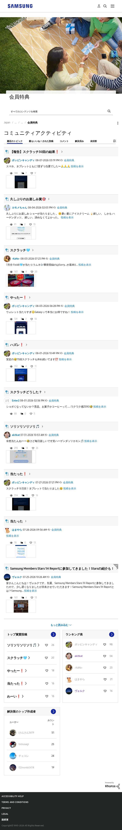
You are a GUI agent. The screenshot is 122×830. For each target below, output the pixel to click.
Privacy (6, 808)
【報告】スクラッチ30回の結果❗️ (34, 152)
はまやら (17, 529)
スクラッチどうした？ (26, 392)
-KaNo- (16, 258)
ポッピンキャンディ (23, 160)
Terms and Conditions (15, 802)
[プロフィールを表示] (7, 160)
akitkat (16, 434)
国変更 (5, 819)
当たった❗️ (18, 474)
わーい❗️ (14, 696)
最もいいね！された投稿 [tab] (41, 141)
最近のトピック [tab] (15, 141)
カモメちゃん (19, 207)
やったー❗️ (18, 297)
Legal (5, 814)
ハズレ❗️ (17, 345)
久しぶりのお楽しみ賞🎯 (28, 199)
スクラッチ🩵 (20, 250)
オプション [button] (112, 123)
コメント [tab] (64, 141)
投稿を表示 (77, 166)
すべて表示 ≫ (32, 634)
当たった (16, 521)
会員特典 (69, 160)
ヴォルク (17, 577)
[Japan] (20, 5)
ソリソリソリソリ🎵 (25, 426)
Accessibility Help (13, 796)
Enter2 (15, 400)
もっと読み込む (59, 624)
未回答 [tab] (93, 141)
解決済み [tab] (79, 141)
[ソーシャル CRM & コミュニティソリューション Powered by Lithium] (112, 785)
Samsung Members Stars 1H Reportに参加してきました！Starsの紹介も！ (62, 568)
